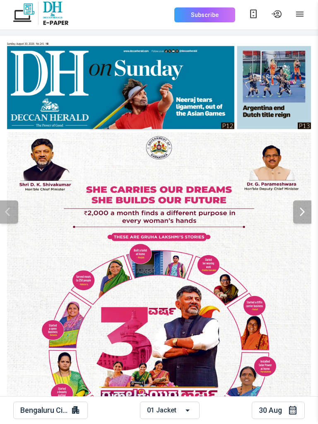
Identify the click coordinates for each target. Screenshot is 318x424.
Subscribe (205, 15)
